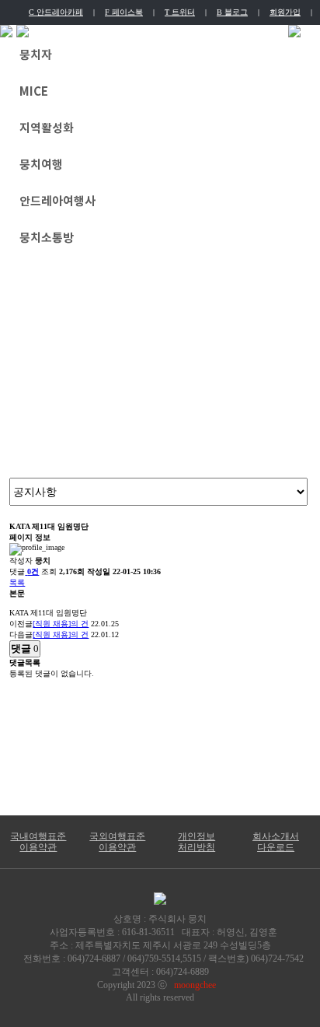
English (156, 31)
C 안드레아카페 (56, 12)
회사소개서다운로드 (275, 842)
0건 (33, 571)
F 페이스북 (124, 12)
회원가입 (285, 12)
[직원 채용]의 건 (61, 623)
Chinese (220, 31)
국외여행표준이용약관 (117, 842)
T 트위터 (180, 12)
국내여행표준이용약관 (38, 842)
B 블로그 (232, 12)
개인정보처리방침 (196, 842)
